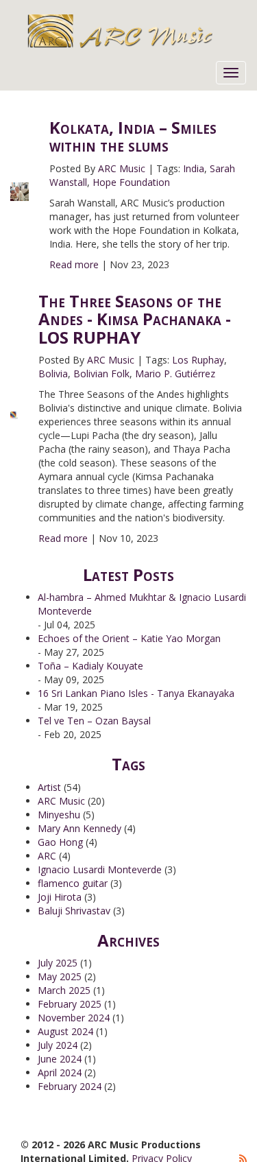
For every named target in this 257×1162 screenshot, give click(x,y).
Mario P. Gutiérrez (175, 373)
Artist (49, 787)
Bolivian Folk (101, 373)
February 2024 (69, 1086)
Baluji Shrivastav (74, 910)
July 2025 (57, 962)
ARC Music (121, 168)
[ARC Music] (137, 31)
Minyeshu (59, 814)
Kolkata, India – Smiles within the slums (133, 136)
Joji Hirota (60, 896)
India (193, 168)
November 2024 (74, 1017)
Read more (74, 264)
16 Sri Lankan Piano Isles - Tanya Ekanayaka (136, 693)
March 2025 (64, 990)
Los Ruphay (198, 359)
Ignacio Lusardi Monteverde (100, 869)
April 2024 (60, 1072)
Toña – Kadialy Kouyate (90, 665)
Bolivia (53, 373)
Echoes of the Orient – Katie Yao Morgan (129, 638)
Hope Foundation (131, 182)
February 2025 (69, 1003)
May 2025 (60, 976)
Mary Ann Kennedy (79, 828)
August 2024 (65, 1031)
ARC (47, 855)
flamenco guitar (73, 883)
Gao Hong (60, 842)
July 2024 (57, 1045)
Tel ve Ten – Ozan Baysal (94, 720)
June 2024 (60, 1058)
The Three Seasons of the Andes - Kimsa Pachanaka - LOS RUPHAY (134, 318)
